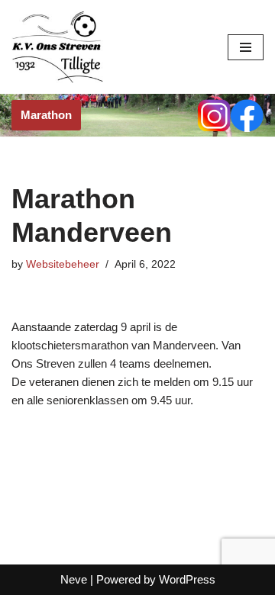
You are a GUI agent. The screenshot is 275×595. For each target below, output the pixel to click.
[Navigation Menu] (246, 47)
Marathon (46, 114)
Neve (73, 579)
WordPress (187, 579)
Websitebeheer (62, 264)
